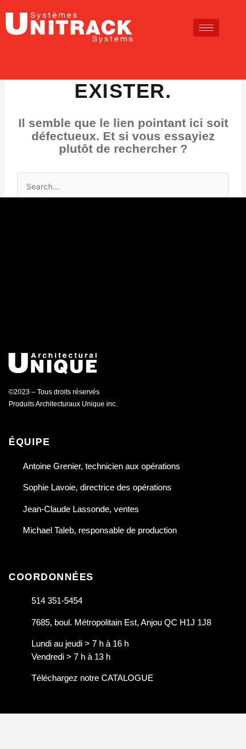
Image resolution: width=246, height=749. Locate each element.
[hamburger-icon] (206, 28)
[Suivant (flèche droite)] (54, 740)
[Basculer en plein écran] (54, 722)
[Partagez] (90, 722)
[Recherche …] (235, 59)
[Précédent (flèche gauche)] (17, 740)
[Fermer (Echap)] (127, 722)
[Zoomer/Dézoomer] (17, 722)
